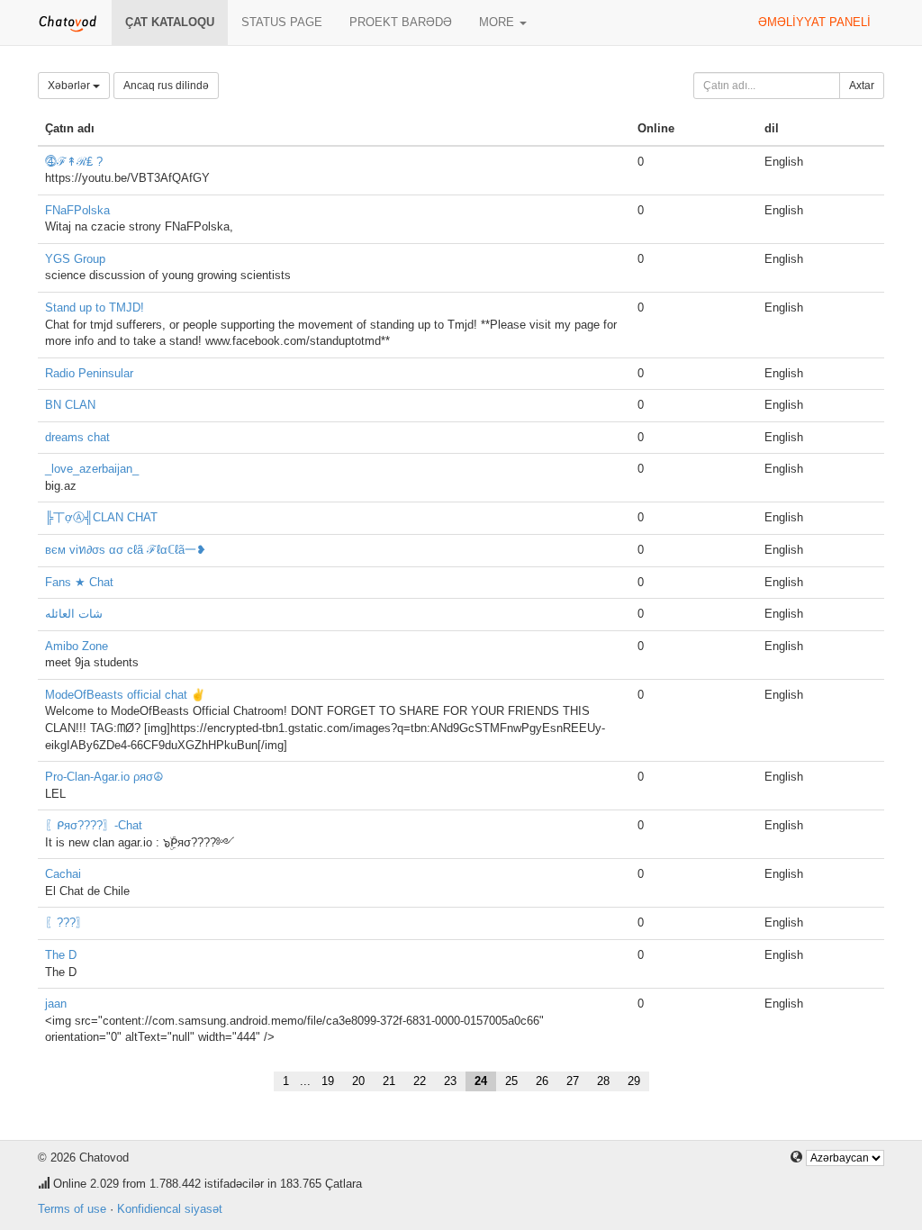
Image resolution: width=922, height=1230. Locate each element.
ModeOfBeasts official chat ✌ (125, 694)
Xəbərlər (70, 85)
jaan (56, 1003)
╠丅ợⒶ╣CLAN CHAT (101, 517)
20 (358, 1081)
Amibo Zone (76, 646)
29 (634, 1081)
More (498, 22)
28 (603, 1081)
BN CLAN (70, 405)
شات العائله (74, 613)
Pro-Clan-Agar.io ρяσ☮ (104, 776)
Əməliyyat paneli (814, 22)
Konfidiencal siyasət (169, 1209)
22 (419, 1081)
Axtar (861, 85)
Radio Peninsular (89, 373)
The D (61, 955)
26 (542, 1081)
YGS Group (75, 259)
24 (481, 1081)
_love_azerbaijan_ (92, 468)
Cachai (63, 874)
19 (327, 1081)
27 (572, 1081)
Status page (281, 22)
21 (389, 1081)
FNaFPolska (77, 210)
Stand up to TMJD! (94, 307)
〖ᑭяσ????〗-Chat (93, 825)
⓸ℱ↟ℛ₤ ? (74, 161)
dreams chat (77, 437)
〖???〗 (66, 922)
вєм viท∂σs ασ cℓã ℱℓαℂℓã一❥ (125, 549)
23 (450, 1081)
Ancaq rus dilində (166, 85)
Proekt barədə (400, 22)
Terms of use (72, 1209)
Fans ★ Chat (79, 582)
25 (511, 1081)
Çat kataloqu (169, 22)
